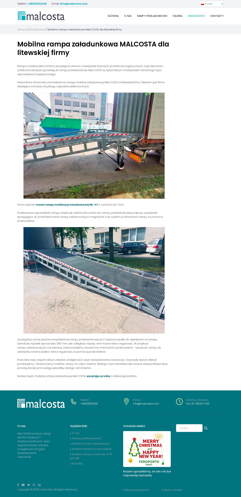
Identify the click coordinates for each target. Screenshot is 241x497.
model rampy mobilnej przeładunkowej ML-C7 (67, 204)
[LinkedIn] (39, 484)
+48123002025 (89, 403)
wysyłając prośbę (98, 376)
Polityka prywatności (136, 490)
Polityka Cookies (172, 490)
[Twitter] (28, 484)
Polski (208, 3)
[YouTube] (23, 484)
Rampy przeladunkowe (152, 16)
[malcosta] (41, 16)
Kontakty (217, 16)
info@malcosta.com (146, 403)
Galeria (177, 16)
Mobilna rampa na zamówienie (92, 449)
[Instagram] (34, 484)
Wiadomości (196, 16)
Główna (113, 16)
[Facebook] (18, 484)
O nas (128, 16)
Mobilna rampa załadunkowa (90, 443)
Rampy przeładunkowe (86, 438)
